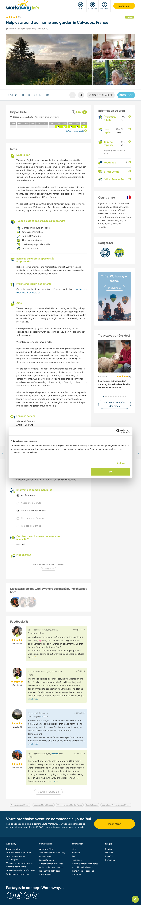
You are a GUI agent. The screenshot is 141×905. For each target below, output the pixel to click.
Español (108, 856)
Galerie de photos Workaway (52, 852)
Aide (74, 849)
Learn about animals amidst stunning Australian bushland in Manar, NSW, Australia (114, 384)
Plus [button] (47, 95)
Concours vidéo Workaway (51, 863)
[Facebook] (10, 895)
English (108, 849)
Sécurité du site (48, 569)
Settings (121, 463)
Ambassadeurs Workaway (51, 867)
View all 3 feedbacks (48, 791)
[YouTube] (18, 895)
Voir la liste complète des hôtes (114, 404)
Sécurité (76, 852)
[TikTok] (35, 895)
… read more (52, 781)
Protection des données (83, 870)
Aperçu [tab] (12, 95)
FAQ (74, 856)
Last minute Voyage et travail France (116, 805)
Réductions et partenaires (17, 874)
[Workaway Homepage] (22, 5)
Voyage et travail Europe (43, 805)
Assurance (77, 860)
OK (110, 471)
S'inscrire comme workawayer (19, 863)
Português (110, 860)
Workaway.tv (45, 856)
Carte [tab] (37, 95)
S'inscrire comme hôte (16, 866)
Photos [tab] (25, 95)
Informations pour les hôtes (18, 852)
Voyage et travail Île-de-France (69, 805)
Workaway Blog (46, 849)
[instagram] (27, 895)
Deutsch (109, 852)
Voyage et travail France (20, 805)
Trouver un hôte (13, 849)
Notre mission (45, 874)
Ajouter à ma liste (102, 95)
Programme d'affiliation (49, 870)
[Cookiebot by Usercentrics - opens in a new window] (118, 431)
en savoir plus (114, 287)
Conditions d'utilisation (82, 867)
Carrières (76, 874)
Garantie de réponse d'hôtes (85, 863)
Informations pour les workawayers (15, 858)
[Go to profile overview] (48, 601)
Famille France (92, 805)
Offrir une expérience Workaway (20, 870)
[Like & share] (81, 95)
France (12, 28)
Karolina (43, 716)
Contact (127, 95)
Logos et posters (46, 860)
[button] (103, 396)
